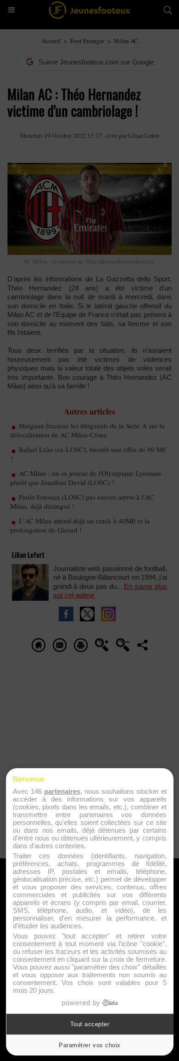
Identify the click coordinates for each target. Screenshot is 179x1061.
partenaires (62, 791)
